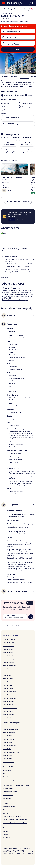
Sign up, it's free (22, 220)
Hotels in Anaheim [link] (8, 714)
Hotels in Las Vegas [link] (8, 642)
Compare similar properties (19, 202)
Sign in (12, 220)
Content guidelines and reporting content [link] (15, 819)
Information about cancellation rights (15, 300)
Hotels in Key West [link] (8, 701)
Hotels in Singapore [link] (9, 732)
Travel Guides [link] (7, 837)
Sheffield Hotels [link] (11, 626)
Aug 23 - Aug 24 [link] (26, 144)
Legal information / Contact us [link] (12, 816)
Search (18, 49)
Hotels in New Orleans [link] (9, 655)
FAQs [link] (4, 773)
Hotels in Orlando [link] (8, 652)
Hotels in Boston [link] (8, 695)
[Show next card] (33, 63)
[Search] (30, 616)
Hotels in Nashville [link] (8, 662)
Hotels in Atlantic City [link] (9, 698)
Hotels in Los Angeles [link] (9, 669)
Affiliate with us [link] (8, 788)
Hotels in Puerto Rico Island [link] (11, 752)
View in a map (7, 251)
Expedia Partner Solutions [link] (10, 791)
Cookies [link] (5, 813)
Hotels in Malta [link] (7, 742)
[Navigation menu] (33, 2)
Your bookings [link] (7, 770)
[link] (32, 9)
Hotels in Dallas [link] (7, 717)
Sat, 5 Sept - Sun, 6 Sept (14, 38)
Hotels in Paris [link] (7, 675)
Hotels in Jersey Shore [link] (9, 745)
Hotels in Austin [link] (7, 685)
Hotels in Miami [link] (7, 672)
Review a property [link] (8, 780)
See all (3, 114)
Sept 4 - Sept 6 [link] (27, 152)
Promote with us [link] (8, 795)
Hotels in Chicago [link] (8, 649)
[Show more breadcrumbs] (3, 626)
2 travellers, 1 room (12, 44)
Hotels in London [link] (8, 704)
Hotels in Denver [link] (8, 678)
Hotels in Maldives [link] (8, 736)
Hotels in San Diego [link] (9, 659)
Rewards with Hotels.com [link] (10, 841)
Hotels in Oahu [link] (7, 758)
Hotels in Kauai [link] (7, 755)
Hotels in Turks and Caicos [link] (10, 729)
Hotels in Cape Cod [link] (8, 762)
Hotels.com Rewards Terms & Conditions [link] (15, 823)
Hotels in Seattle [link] (8, 711)
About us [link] (5, 831)
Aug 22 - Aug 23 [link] (9, 144)
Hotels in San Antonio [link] (9, 691)
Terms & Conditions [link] (9, 806)
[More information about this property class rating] (9, 18)
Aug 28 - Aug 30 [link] (9, 152)
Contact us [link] (6, 777)
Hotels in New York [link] (8, 646)
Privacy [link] (5, 810)
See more (4, 277)
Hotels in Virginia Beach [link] (10, 708)
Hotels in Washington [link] (9, 682)
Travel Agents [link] (7, 798)
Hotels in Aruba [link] (7, 726)
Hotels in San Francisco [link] (9, 665)
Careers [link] (5, 834)
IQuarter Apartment (13, 32)
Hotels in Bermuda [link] (8, 739)
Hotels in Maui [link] (7, 749)
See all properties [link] (10, 9)
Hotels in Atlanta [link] (8, 688)
